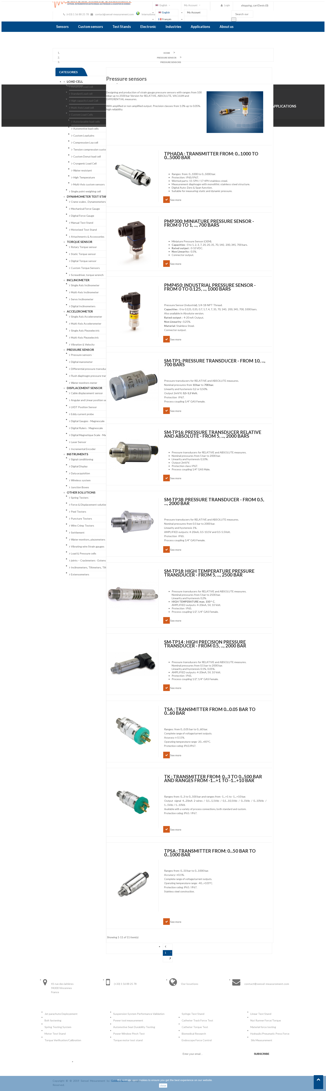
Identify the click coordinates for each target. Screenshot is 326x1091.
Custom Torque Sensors (85, 267)
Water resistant (82, 170)
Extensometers (80, 574)
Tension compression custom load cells (96, 149)
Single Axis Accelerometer (86, 316)
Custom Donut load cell (87, 156)
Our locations (189, 983)
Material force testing (263, 1027)
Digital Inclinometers (83, 306)
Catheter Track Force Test (198, 1020)
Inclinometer (78, 280)
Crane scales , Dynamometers (88, 201)
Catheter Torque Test (195, 1027)
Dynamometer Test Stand (88, 196)
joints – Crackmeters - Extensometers (93, 560)
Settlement (78, 532)
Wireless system (81, 480)
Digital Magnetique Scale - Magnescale (93, 435)
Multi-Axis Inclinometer (85, 292)
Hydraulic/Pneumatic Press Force (270, 1033)
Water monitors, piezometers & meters (94, 539)
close (163, 1085)
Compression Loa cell (85, 142)
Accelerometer (80, 311)
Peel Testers (78, 511)
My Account (193, 12)
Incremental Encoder (83, 449)
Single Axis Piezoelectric (85, 330)
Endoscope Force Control (197, 1040)
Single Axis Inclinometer (85, 285)
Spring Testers (79, 497)
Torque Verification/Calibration (63, 1040)
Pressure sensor (80, 349)
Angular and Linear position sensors (92, 400)
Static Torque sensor (83, 254)
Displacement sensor (84, 388)
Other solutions (81, 492)
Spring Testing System (58, 1027)
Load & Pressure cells (83, 553)
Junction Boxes (80, 487)
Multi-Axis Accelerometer (86, 323)
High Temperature (84, 177)
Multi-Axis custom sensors (89, 184)
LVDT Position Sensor (84, 407)
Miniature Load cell (82, 86)
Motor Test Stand (55, 1033)
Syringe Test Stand (193, 1013)
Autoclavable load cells (86, 121)
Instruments (77, 454)
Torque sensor (79, 241)
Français (166, 19)
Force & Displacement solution (89, 504)
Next (168, 959)
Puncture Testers (81, 518)
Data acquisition (80, 473)
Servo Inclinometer (82, 299)
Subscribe (261, 1053)
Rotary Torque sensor (84, 247)
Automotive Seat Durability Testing (134, 1027)
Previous (168, 947)
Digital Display (79, 466)
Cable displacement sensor (87, 393)
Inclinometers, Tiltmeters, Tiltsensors (93, 567)
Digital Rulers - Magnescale (87, 428)
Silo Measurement (261, 1040)
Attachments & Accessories (87, 236)
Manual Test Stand (82, 222)
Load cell (75, 81)
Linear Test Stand (260, 1013)
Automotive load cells (86, 128)
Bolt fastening (53, 1020)
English (166, 12)
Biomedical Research (194, 1033)
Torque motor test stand (128, 1040)
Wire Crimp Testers (82, 525)
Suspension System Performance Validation (139, 1013)
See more (175, 199)
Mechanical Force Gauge (85, 208)
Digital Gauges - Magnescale (88, 421)
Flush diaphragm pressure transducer (93, 375)
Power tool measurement (128, 1020)
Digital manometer (82, 361)
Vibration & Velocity (83, 344)
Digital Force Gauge (82, 215)
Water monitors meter (84, 382)
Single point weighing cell (86, 191)
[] (233, 19)
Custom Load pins (83, 135)
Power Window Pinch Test (129, 1033)
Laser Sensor (78, 442)
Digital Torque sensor (83, 261)
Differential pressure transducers (90, 368)
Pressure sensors (81, 354)
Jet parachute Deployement (61, 1013)
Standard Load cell (81, 93)
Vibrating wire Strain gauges (87, 546)
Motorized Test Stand (84, 229)
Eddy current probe (82, 414)
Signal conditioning (82, 459)
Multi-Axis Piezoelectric (85, 337)
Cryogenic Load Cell (85, 163)
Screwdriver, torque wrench (87, 274)
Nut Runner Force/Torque (265, 1020)
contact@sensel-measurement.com (114, 14)
